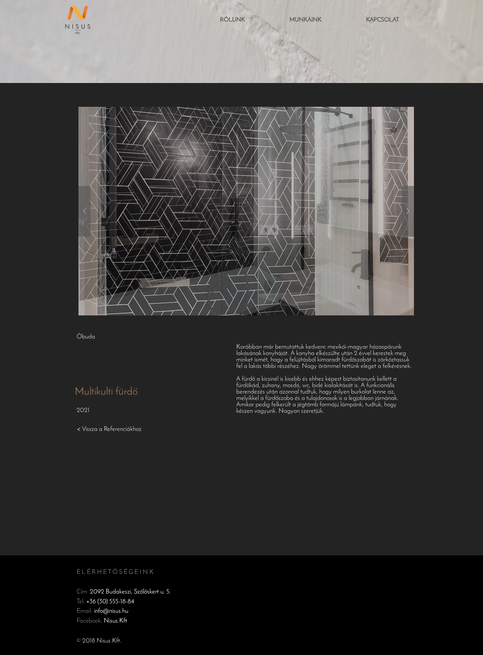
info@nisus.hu (111, 611)
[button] (246, 211)
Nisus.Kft (115, 621)
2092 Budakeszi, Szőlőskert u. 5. (130, 592)
